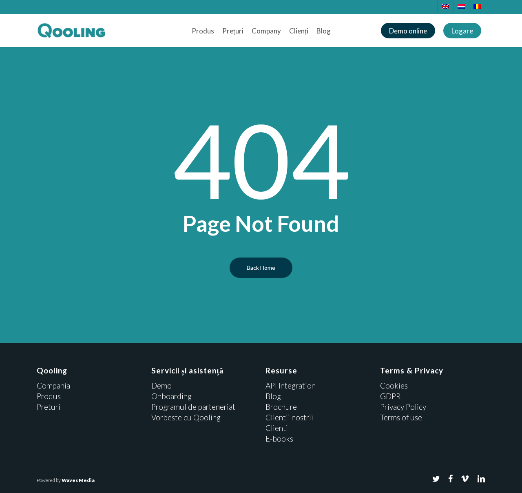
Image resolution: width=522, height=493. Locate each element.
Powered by (66, 480)
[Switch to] (445, 6)
